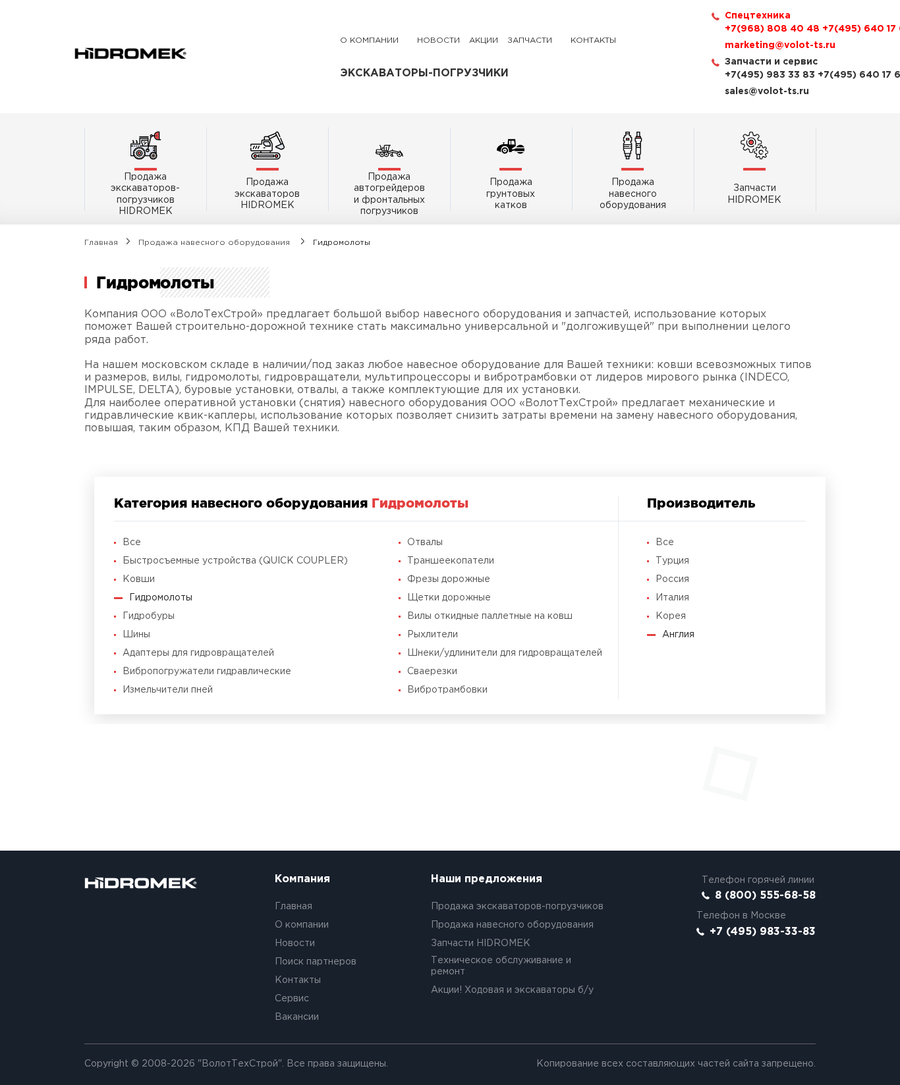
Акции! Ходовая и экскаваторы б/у (512, 990)
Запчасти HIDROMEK (480, 943)
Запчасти (529, 40)
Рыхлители (432, 635)
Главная (101, 242)
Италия (672, 598)
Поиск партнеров (315, 962)
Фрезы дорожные (448, 579)
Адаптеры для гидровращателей (198, 653)
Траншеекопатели (450, 561)
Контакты (593, 40)
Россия (672, 579)
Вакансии (297, 1017)
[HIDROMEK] (130, 53)
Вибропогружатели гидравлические (207, 671)
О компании (369, 40)
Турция (672, 561)
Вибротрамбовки (447, 690)
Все (132, 542)
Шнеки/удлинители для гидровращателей (504, 653)
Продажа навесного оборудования (215, 242)
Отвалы (425, 542)
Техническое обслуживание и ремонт (501, 966)
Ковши (139, 579)
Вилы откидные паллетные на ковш (490, 616)
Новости (438, 40)
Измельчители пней (168, 690)
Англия (678, 635)
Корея (671, 616)
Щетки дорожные (449, 598)
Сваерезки (432, 671)
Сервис (292, 999)
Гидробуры (149, 616)
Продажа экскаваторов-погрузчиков (517, 907)
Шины (136, 635)
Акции (483, 40)
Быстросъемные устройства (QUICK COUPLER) (235, 561)
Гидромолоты (160, 598)
